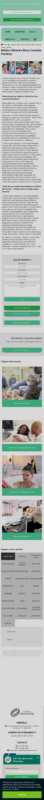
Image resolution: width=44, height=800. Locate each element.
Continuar (22, 795)
